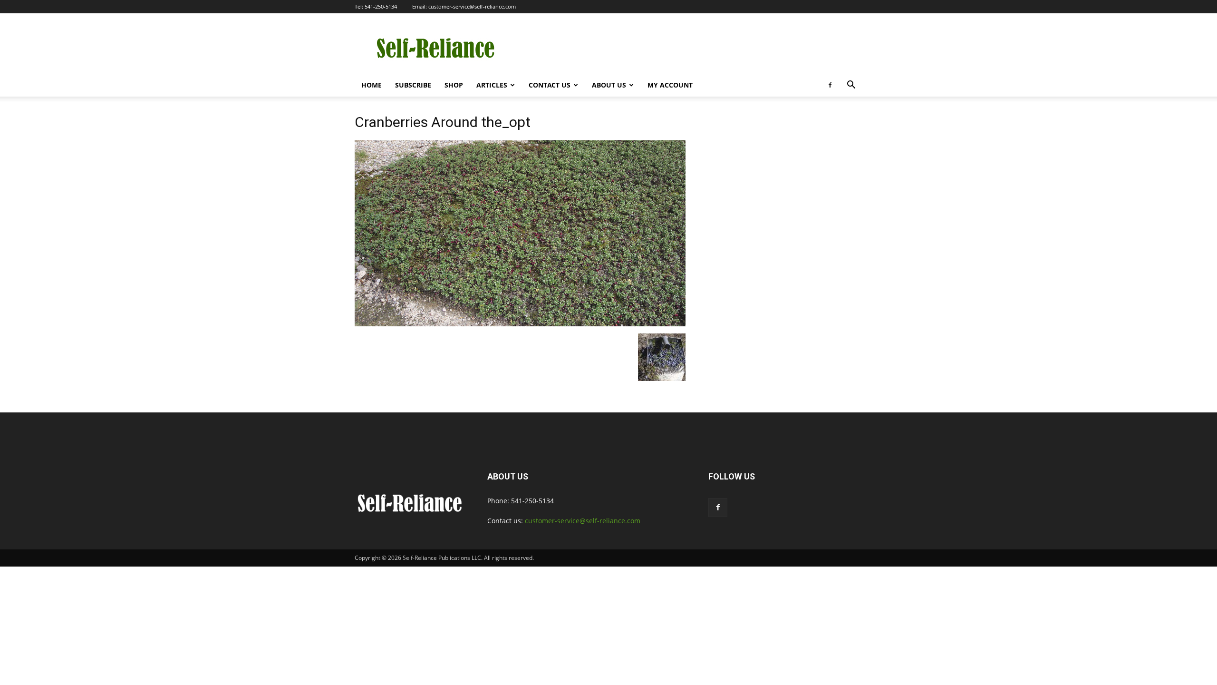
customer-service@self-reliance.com (472, 6)
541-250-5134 (381, 6)
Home (371, 84)
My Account (670, 84)
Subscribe (413, 84)
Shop (453, 84)
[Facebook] (830, 85)
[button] (851, 85)
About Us (609, 84)
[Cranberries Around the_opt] (520, 324)
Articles (491, 84)
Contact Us (549, 84)
